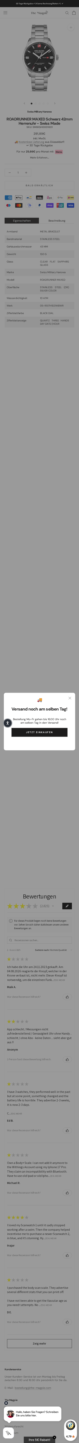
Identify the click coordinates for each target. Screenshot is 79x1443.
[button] (7, 723)
